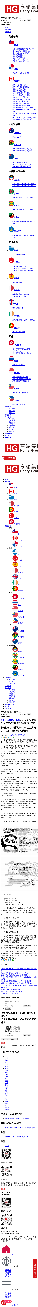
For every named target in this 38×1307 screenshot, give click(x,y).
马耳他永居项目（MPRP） (21, 294)
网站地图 (12, 431)
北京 (6, 1056)
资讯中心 (8, 407)
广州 (6, 1058)
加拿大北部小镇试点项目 (21, 97)
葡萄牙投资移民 (17, 282)
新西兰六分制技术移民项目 (21, 165)
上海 (6, 1101)
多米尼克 (17, 194)
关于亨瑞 (8, 417)
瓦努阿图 (17, 145)
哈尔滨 (7, 1107)
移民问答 (12, 411)
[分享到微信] (13, 737)
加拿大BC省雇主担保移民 (21, 99)
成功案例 (8, 415)
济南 (6, 1103)
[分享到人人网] (10, 737)
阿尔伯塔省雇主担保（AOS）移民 (24, 118)
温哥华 (12, 1118)
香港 (6, 1079)
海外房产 (8, 435)
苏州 (6, 1064)
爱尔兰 (17, 316)
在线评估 (8, 1008)
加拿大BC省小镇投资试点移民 (22, 107)
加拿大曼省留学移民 (19, 91)
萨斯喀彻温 (25, 1118)
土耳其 (17, 262)
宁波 (6, 1083)
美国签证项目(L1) (18, 57)
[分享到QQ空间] (4, 737)
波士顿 (27, 1128)
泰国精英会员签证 (18, 365)
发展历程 (12, 421)
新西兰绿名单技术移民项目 (21, 167)
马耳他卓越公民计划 (19, 296)
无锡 (6, 1089)
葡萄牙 (17, 278)
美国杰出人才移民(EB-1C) (21, 59)
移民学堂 (8, 437)
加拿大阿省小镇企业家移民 (21, 120)
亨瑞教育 (8, 1295)
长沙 (6, 1066)
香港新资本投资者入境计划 (21, 353)
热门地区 (8, 30)
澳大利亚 (17, 133)
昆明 (6, 1085)
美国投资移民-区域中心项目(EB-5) (24, 49)
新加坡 (17, 373)
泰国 (16, 361)
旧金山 (22, 1128)
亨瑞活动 (12, 413)
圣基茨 (17, 217)
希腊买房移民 (20, 735)
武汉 (6, 1077)
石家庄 (7, 1109)
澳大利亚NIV (17, 137)
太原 (6, 1099)
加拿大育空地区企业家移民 (21, 105)
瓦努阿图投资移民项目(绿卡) (22, 151)
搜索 (29, 20)
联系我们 (12, 427)
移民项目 (8, 32)
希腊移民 (13, 735)
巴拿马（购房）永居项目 (21, 73)
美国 (16, 45)
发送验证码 (27, 1035)
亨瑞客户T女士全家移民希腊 (10, 989)
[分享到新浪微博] (6, 737)
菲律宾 (17, 401)
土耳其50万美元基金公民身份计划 (24, 268)
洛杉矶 (7, 1128)
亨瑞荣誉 (12, 423)
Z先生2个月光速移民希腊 (9, 993)
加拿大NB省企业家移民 (20, 87)
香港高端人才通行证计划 (21, 349)
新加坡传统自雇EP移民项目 (21, 379)
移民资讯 (12, 409)
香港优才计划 (17, 351)
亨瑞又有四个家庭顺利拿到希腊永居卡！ (15, 975)
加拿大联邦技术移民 (19, 85)
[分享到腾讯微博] (8, 737)
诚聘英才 (12, 429)
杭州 (6, 1093)
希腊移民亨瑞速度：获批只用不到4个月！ (15, 973)
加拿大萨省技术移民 (19, 89)
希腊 (16, 250)
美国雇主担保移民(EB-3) (20, 61)
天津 (6, 1068)
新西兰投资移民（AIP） (20, 162)
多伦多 (7, 1118)
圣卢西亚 (17, 231)
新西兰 (17, 159)
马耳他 (17, 290)
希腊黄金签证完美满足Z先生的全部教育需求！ (17, 981)
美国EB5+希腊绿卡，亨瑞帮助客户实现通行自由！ (18, 983)
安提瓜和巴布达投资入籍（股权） (24, 186)
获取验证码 (27, 1006)
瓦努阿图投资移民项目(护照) (22, 149)
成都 (6, 1097)
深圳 (6, 1091)
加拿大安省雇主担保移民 (21, 95)
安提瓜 (17, 180)
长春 (6, 1081)
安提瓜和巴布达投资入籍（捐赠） (24, 184)
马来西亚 (17, 389)
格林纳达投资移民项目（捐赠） (23, 209)
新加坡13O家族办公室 (20, 377)
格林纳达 (17, 206)
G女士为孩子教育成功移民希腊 (11, 991)
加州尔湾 (13, 1128)
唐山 (6, 1072)
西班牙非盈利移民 (18, 332)
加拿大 (17, 81)
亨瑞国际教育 (9, 433)
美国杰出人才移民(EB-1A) (21, 51)
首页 (6, 28)
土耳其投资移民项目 (19, 266)
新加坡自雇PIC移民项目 (20, 381)
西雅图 (32, 1128)
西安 (6, 1105)
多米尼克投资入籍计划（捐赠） (23, 198)
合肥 (6, 1074)
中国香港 (17, 345)
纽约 (17, 1128)
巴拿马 (17, 69)
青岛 (6, 1095)
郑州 (6, 1087)
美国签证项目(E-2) (18, 55)
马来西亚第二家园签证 (20, 393)
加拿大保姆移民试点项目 (21, 103)
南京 (6, 1062)
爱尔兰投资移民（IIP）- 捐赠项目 (23, 320)
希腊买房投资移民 (18, 254)
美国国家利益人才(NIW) (20, 53)
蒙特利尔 (18, 1118)
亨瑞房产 (8, 1297)
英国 (16, 304)
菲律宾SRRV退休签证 (19, 404)
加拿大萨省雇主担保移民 (21, 93)
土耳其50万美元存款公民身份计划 (24, 270)
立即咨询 (15, 1305)
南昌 (6, 1060)
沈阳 (6, 1070)
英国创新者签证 (17, 308)
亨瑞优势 (12, 425)
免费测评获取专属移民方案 (9, 1039)
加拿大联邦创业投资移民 (21, 101)
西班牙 (17, 328)
